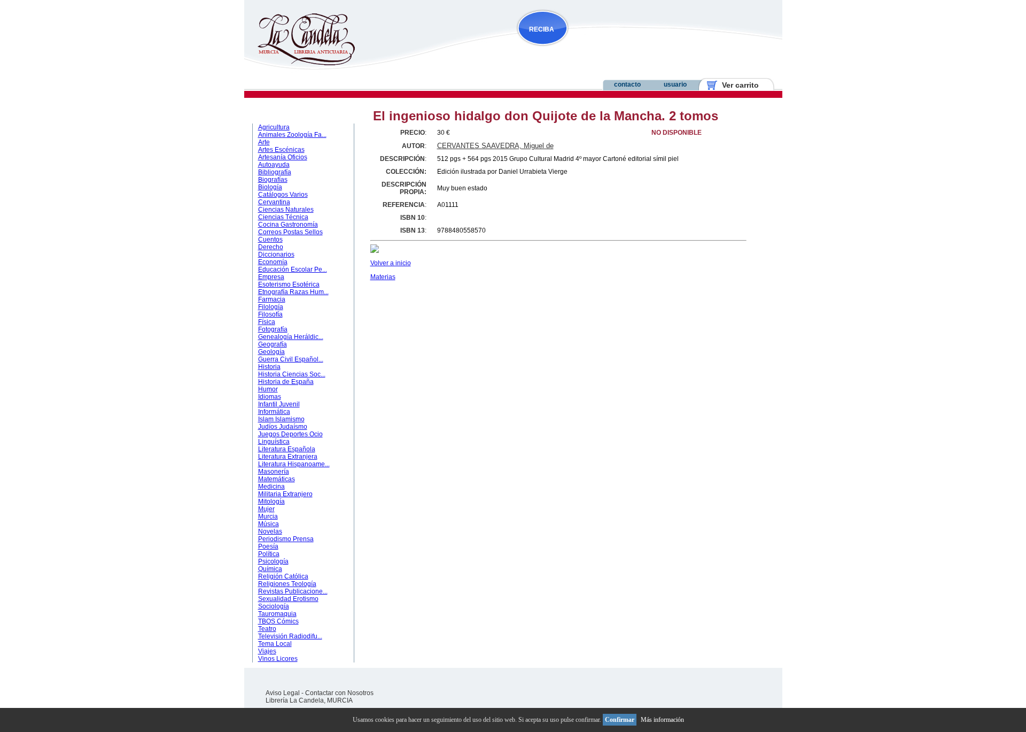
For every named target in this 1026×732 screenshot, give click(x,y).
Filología (270, 307)
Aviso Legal (283, 693)
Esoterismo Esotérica (289, 284)
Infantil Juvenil (279, 404)
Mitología (271, 501)
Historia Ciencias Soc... (291, 374)
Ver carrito (736, 85)
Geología (271, 352)
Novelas (270, 531)
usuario (675, 84)
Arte (264, 142)
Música (268, 524)
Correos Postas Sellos (290, 232)
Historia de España (286, 382)
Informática (274, 411)
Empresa (271, 277)
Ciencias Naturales (286, 209)
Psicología (273, 561)
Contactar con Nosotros (339, 693)
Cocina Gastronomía (288, 224)
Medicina (271, 486)
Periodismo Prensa (286, 539)
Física (266, 322)
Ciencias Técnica (283, 217)
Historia (269, 367)
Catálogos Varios (283, 194)
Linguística (274, 441)
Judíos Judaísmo (282, 426)
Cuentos (270, 239)
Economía (272, 262)
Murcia (268, 516)
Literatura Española (286, 449)
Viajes (267, 651)
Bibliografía (274, 172)
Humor (268, 389)
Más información (662, 719)
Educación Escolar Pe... (292, 269)
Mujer (266, 509)
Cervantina (274, 202)
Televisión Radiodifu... (290, 636)
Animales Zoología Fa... (292, 134)
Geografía (272, 344)
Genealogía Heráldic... (290, 337)
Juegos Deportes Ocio (290, 434)
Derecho (270, 247)
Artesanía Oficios (282, 157)
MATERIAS (276, 112)
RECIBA (541, 29)
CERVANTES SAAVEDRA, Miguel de (495, 146)
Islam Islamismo (281, 419)
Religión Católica (283, 576)
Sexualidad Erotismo (288, 599)
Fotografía (272, 329)
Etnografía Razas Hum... (293, 292)
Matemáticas (276, 479)
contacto (627, 84)
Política (268, 554)
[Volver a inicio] (299, 63)
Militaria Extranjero (285, 494)
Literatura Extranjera (287, 456)
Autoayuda (274, 164)
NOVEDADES (596, 50)
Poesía (268, 546)
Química (270, 569)
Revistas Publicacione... (293, 591)
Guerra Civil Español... (290, 359)
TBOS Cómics (278, 621)
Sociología (273, 606)
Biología (270, 187)
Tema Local (275, 644)
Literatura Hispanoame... (294, 464)
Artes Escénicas (281, 149)
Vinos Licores (278, 658)
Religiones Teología (287, 584)
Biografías (272, 179)
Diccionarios (276, 254)
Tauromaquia (277, 614)
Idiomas (269, 396)
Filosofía (270, 314)
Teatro (267, 629)
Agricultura (274, 127)
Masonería (273, 471)
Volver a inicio (390, 263)
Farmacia (271, 299)
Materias (382, 277)
